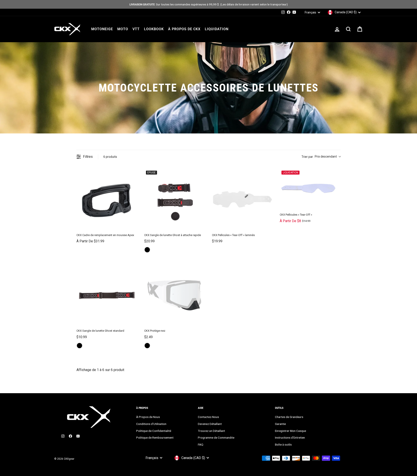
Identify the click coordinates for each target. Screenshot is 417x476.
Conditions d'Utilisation (151, 424)
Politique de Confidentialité (153, 431)
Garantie (280, 424)
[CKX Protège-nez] (174, 295)
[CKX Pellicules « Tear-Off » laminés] (242, 199)
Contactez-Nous (208, 417)
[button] (321, 157)
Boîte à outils (283, 444)
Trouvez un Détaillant (211, 431)
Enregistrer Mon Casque (290, 431)
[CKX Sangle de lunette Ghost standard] (106, 295)
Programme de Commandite (216, 437)
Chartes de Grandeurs (289, 417)
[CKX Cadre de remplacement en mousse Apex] (106, 199)
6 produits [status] (110, 156)
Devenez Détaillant (210, 424)
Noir (147, 250)
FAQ (200, 444)
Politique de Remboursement (155, 437)
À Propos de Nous (148, 417)
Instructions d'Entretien (290, 437)
